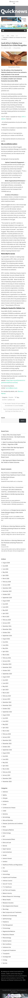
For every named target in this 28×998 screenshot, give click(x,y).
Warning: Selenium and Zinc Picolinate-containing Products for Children (13, 543)
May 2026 (5, 572)
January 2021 (6, 775)
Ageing (5, 795)
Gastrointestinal (7, 852)
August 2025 (6, 601)
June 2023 (5, 683)
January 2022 (6, 737)
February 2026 (7, 581)
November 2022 (7, 705)
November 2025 (7, 591)
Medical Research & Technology (11, 896)
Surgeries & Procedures (9, 950)
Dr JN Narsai (4, 526)
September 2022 (7, 712)
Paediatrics (6, 922)
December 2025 (7, 588)
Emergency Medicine (8, 830)
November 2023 (7, 667)
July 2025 (5, 604)
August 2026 (6, 562)
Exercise (5, 845)
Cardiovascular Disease (9, 807)
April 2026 (5, 575)
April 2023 (5, 689)
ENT (4, 836)
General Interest (7, 858)
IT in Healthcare (7, 887)
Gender (5, 855)
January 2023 (6, 699)
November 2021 (7, 743)
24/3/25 (4, 399)
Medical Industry (7, 893)
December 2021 (7, 740)
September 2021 (7, 750)
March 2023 (6, 692)
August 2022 (6, 715)
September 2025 (7, 597)
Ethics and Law (7, 842)
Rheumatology (7, 937)
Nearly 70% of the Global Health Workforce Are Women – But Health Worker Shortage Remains (13, 437)
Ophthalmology (7, 918)
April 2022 (5, 727)
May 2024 (5, 648)
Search (3, 417)
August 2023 (6, 677)
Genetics (5, 861)
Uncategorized (7, 956)
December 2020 (7, 778)
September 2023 (7, 673)
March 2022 (6, 731)
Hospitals (11, 397)
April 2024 (6, 651)
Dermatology (6, 817)
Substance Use (7, 947)
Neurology (6, 909)
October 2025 (6, 594)
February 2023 (7, 696)
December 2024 (7, 626)
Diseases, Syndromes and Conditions (13, 823)
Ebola (4, 826)
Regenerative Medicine (9, 931)
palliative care (11, 399)
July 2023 (5, 680)
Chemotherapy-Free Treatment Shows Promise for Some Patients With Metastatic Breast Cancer (13, 455)
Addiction (5, 792)
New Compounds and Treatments (12, 912)
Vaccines (5, 963)
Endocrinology (7, 833)
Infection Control (7, 880)
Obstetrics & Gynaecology (10, 915)
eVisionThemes (14, 992)
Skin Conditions (7, 944)
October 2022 (6, 708)
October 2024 (6, 632)
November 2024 (7, 629)
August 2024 (6, 639)
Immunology (6, 874)
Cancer (4, 804)
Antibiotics (6, 801)
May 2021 (5, 762)
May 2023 (5, 686)
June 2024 (5, 645)
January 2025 (6, 623)
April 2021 (5, 765)
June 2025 (5, 607)
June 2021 (5, 759)
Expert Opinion (7, 849)
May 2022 (5, 724)
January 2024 (6, 661)
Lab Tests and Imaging (9, 890)
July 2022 (5, 718)
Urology (5, 960)
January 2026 (6, 585)
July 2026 (5, 566)
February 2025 (7, 620)
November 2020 (7, 781)
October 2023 (6, 670)
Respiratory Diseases (8, 934)
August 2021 (6, 753)
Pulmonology (6, 928)
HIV (4, 868)
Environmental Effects (9, 839)
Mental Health (7, 899)
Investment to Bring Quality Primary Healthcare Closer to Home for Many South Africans (13, 475)
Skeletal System (7, 941)
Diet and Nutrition (8, 820)
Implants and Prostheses (10, 877)
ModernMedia (17, 48)
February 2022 (7, 734)
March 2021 (6, 769)
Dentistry (5, 814)
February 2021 (7, 772)
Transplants (6, 953)
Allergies (5, 798)
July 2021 (5, 756)
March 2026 (6, 578)
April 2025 (5, 613)
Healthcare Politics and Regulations (13, 864)
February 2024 (7, 658)
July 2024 (5, 642)
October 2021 (6, 746)
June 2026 (5, 569)
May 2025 (5, 610)
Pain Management (8, 925)
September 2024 (7, 635)
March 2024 (6, 654)
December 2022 (7, 702)
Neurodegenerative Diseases (10, 906)
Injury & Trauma (7, 884)
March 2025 (6, 616)
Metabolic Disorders (8, 903)
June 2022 (5, 721)
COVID (4, 811)
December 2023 (7, 664)
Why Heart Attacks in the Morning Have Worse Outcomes (12, 494)
